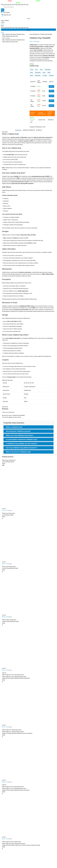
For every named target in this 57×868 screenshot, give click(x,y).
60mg (49, 72)
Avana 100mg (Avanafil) (8, 461)
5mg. (36, 69)
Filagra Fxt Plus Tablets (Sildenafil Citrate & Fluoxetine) (15, 790)
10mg (41, 69)
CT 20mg (45, 75)
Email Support (6, 12)
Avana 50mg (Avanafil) (7, 515)
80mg (31, 75)
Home (31, 34)
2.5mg (31, 69)
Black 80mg (37, 75)
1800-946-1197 (7, 15)
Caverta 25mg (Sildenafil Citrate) (10, 568)
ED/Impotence (36, 34)
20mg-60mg (47, 69)
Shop (28, 18)
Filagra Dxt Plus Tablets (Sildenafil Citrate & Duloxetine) (16, 678)
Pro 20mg (51, 75)
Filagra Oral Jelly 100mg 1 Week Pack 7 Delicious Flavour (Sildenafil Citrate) (21, 845)
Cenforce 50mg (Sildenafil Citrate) (10, 621)
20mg (31, 72)
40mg (44, 72)
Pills (44, 126)
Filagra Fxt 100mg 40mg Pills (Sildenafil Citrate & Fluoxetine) (17, 733)
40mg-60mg (37, 72)
